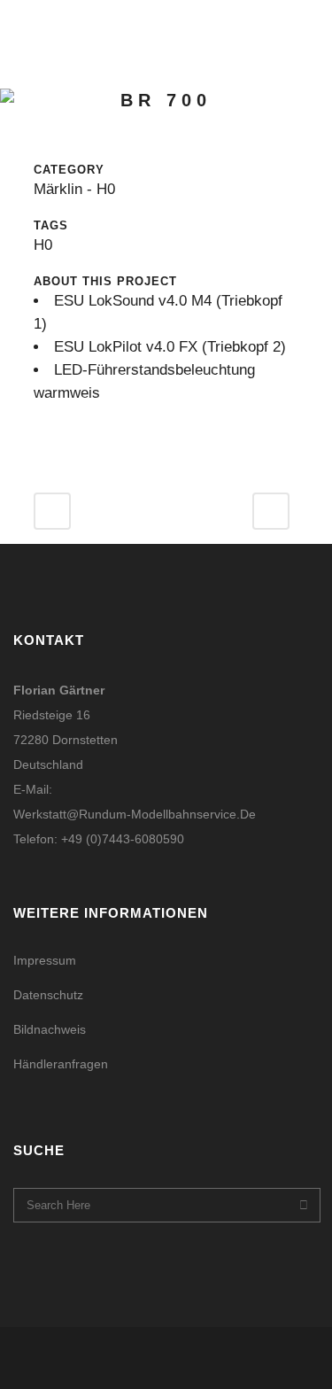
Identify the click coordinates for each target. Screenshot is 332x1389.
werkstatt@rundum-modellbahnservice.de (134, 814)
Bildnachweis (49, 1029)
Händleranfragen (60, 1064)
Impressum (44, 960)
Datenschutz (48, 995)
